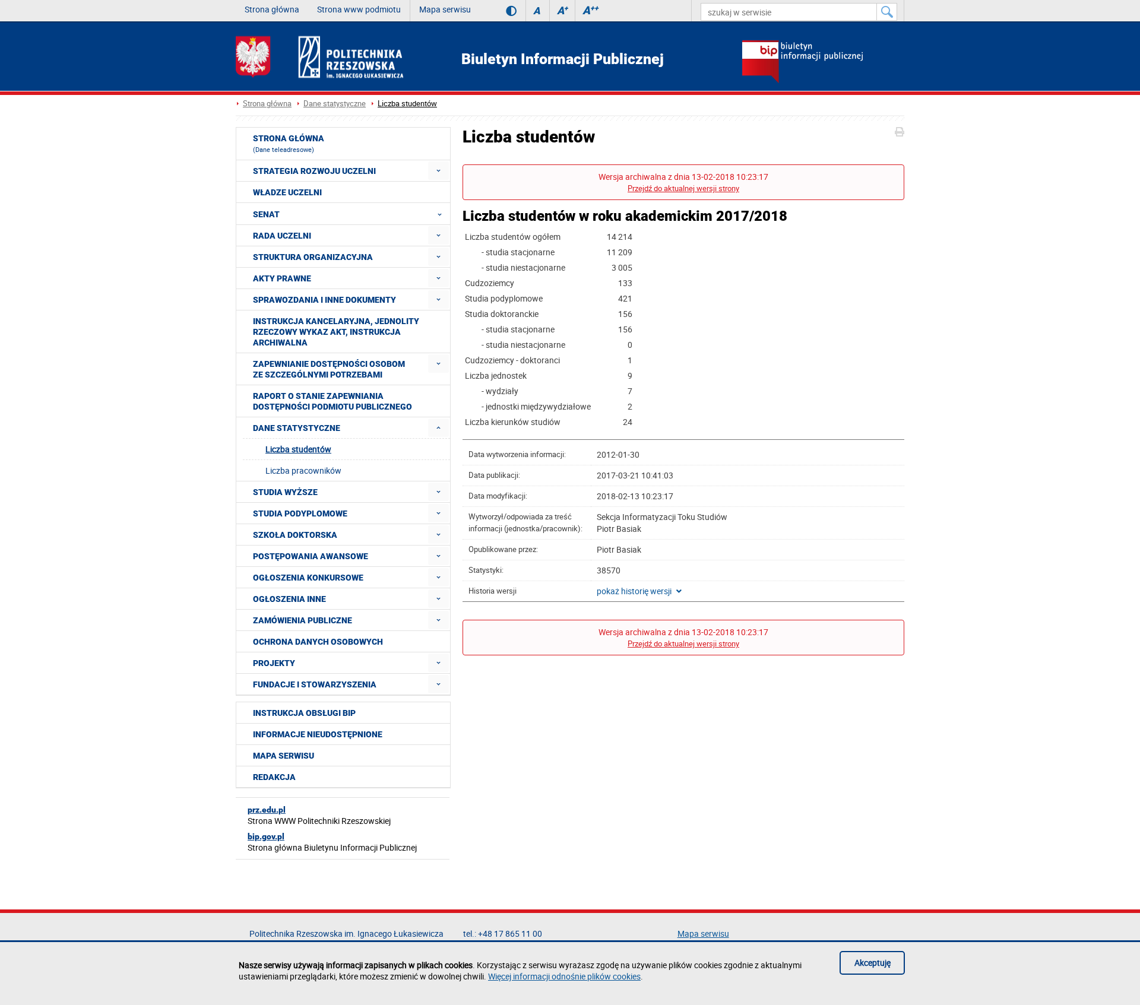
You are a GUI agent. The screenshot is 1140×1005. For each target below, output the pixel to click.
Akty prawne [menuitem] (282, 278)
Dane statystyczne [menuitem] (296, 428)
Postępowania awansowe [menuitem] (310, 556)
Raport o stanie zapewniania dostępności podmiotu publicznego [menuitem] (332, 401)
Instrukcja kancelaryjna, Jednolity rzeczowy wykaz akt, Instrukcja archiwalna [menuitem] (336, 331)
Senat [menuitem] (266, 214)
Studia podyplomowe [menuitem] (300, 513)
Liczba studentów (407, 104)
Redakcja (274, 777)
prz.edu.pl (267, 809)
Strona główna (272, 9)
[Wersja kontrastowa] (502, 10)
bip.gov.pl (266, 836)
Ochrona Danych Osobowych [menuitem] (318, 641)
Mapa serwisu (445, 9)
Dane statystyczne (334, 104)
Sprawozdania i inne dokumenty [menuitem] (324, 300)
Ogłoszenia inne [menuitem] (289, 599)
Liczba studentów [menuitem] (298, 449)
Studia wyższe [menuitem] (285, 492)
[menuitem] (438, 170)
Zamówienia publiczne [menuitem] (302, 620)
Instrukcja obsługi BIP (304, 713)
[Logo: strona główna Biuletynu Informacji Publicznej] (823, 62)
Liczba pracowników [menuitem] (303, 470)
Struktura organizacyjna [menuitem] (313, 257)
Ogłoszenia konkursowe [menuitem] (308, 577)
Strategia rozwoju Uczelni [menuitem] (314, 171)
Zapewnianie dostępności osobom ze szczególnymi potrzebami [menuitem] (329, 369)
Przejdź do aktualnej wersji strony (683, 188)
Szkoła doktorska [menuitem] (295, 535)
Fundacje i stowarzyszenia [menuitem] (314, 684)
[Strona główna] (319, 57)
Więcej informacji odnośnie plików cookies (564, 976)
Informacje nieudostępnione (317, 734)
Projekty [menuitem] (274, 663)
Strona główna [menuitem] (288, 144)
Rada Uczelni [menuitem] (282, 235)
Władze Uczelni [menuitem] (287, 192)
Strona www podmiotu (359, 9)
